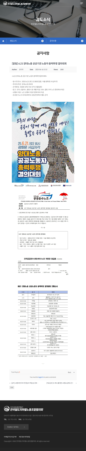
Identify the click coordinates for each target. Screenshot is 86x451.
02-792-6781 (12, 419)
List (12, 387)
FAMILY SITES (12, 427)
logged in (41, 377)
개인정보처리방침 (24, 437)
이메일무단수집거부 (10, 437)
